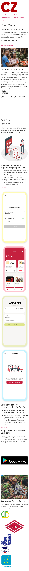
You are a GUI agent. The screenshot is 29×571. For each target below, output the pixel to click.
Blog (3, 20)
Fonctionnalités (6, 17)
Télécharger (15, 17)
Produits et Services (13, 14)
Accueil (4, 14)
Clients (22, 17)
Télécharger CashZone (7, 45)
